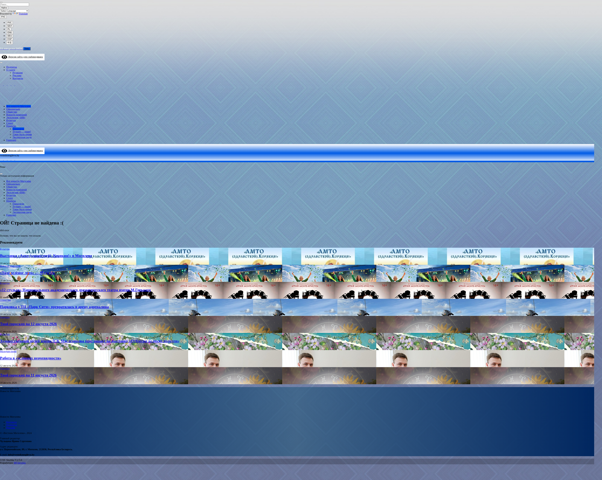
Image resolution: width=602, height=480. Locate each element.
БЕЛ (10, 26)
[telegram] (6, 84)
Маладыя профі (8, 351)
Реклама (17, 75)
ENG (10, 32)
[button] (2, 395)
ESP (10, 39)
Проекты (11, 126)
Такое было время (22, 134)
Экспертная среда (22, 137)
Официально (13, 109)
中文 (10, 42)
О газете (10, 70)
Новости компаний (16, 114)
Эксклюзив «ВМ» (15, 117)
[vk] (13, 84)
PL (9, 29)
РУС (3, 17)
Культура (11, 120)
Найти (4, 8)
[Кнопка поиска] (1, 52)
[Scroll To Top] (1, 386)
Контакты (18, 78)
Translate (23, 13)
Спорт (9, 123)
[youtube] (16, 84)
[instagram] (2, 84)
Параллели (18, 128)
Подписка (11, 67)
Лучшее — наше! (22, 131)
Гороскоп (11, 140)
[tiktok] (9, 84)
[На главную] (297, 101)
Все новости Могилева (18, 106)
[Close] (1, 2)
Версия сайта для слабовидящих (25, 56)
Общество (11, 112)
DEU (10, 36)
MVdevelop (20, 463)
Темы (26, 48)
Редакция (18, 72)
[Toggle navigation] (1, 62)
